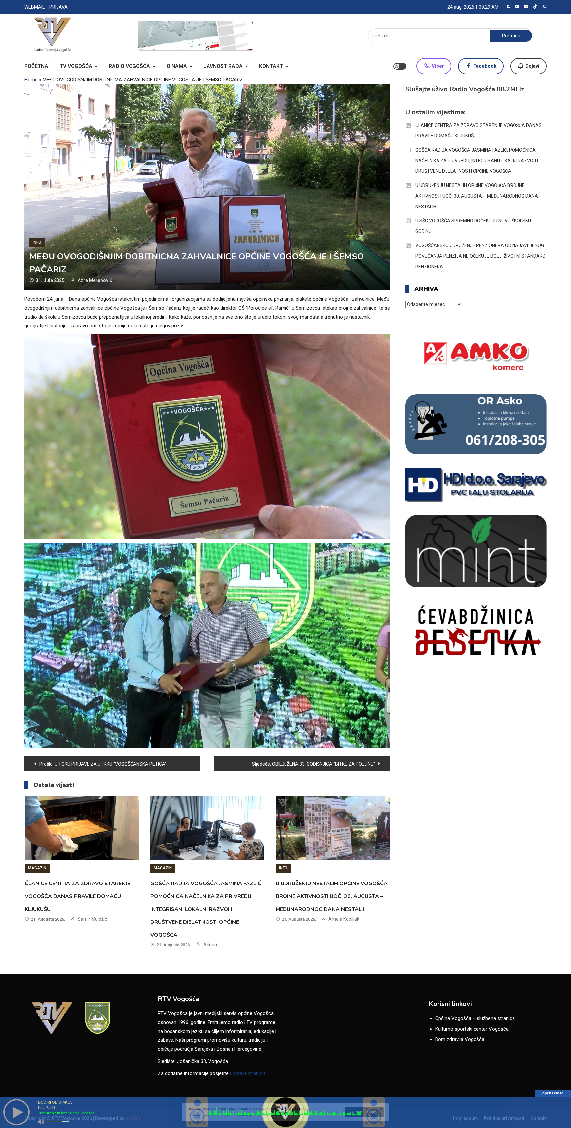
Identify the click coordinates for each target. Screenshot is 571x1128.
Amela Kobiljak (343, 918)
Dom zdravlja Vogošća (459, 1039)
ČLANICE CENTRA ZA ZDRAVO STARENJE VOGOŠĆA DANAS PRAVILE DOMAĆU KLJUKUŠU (77, 896)
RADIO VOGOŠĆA (129, 66)
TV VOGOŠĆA (76, 66)
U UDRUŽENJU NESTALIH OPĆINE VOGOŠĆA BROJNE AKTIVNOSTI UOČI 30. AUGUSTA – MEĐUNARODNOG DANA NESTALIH (332, 896)
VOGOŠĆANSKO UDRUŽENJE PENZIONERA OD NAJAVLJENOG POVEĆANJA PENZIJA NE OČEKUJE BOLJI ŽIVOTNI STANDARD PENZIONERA (480, 256)
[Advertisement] (195, 36)
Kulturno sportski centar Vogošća (472, 1029)
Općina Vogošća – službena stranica (475, 1018)
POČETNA (36, 66)
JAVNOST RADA (223, 66)
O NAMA (177, 66)
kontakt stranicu (247, 1073)
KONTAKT (271, 66)
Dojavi (531, 66)
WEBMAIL (34, 7)
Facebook (484, 66)
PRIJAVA (58, 7)
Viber (437, 66)
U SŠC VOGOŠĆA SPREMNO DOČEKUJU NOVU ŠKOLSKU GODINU (473, 226)
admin (210, 944)
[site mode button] (399, 66)
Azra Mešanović (95, 280)
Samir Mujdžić (92, 918)
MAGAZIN (37, 868)
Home (31, 80)
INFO (37, 242)
